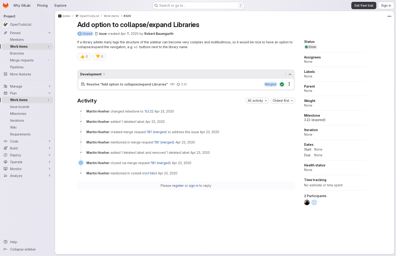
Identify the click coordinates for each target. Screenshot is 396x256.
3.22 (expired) (315, 120)
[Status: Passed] (282, 84)
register (178, 185)
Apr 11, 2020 (130, 34)
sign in (193, 185)
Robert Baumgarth (158, 34)
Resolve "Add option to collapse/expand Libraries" (127, 84)
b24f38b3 (149, 173)
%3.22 (149, 111)
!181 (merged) (157, 132)
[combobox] (257, 100)
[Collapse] (290, 74)
